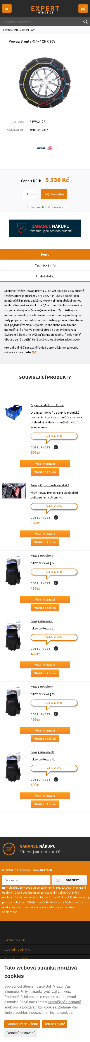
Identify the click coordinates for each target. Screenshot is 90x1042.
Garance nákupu (14, 940)
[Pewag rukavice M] (14, 701)
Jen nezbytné (54, 1024)
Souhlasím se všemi (22, 1024)
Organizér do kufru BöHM (47, 405)
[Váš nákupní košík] (83, 8)
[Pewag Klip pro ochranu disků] (14, 490)
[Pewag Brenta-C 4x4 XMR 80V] (45, 108)
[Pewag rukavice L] (14, 635)
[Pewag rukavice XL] (14, 766)
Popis (45, 254)
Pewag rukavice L (42, 621)
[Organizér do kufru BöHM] (14, 412)
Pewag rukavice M (42, 686)
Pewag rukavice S (42, 555)
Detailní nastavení (21, 1033)
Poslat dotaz (45, 276)
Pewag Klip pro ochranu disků (50, 485)
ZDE (33, 352)
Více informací (45, 464)
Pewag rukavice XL (42, 752)
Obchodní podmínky (17, 949)
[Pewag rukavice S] (14, 570)
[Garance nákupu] (45, 236)
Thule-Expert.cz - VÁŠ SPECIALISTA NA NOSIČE (45, 9)
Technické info (45, 265)
